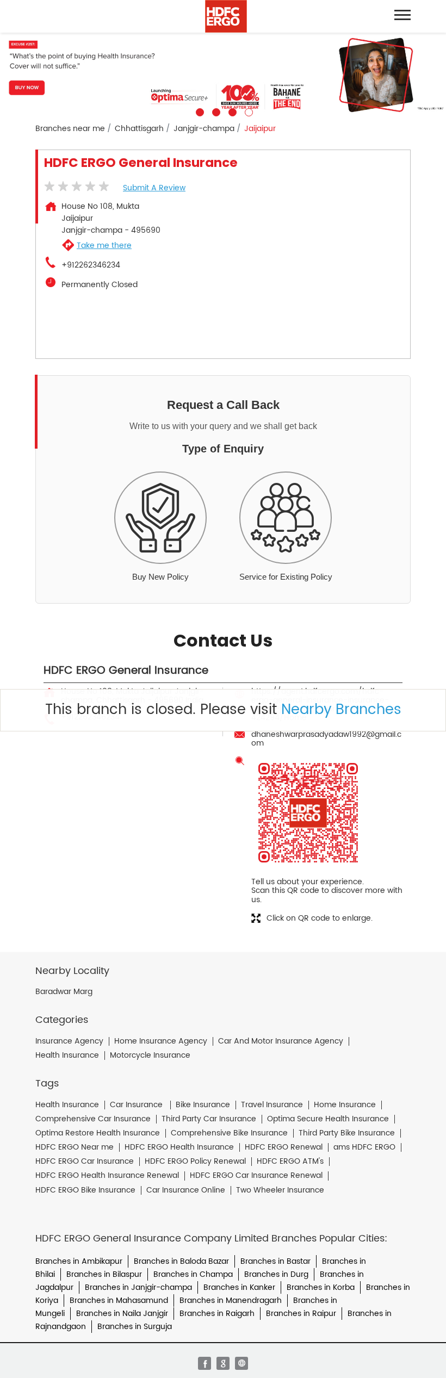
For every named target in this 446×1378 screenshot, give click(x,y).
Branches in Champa (193, 1274)
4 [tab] (247, 111)
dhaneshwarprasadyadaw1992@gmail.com (326, 738)
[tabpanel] (223, 74)
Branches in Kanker (239, 1287)
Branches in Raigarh (217, 1313)
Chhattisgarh (139, 129)
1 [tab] (198, 111)
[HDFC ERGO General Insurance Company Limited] (226, 16)
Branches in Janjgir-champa (138, 1287)
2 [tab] (215, 111)
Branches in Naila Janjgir (122, 1313)
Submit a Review (154, 188)
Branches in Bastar (275, 1261)
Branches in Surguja (134, 1326)
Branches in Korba (321, 1287)
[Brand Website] (241, 1363)
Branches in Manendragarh (230, 1300)
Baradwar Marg (63, 992)
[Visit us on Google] (223, 1363)
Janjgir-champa (204, 129)
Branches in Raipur (301, 1313)
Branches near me (70, 129)
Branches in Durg (276, 1274)
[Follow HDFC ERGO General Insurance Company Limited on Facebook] (204, 1363)
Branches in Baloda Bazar (181, 1261)
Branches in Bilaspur (104, 1274)
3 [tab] (231, 111)
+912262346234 (90, 265)
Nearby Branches (341, 710)
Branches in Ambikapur (78, 1261)
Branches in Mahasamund (119, 1300)
